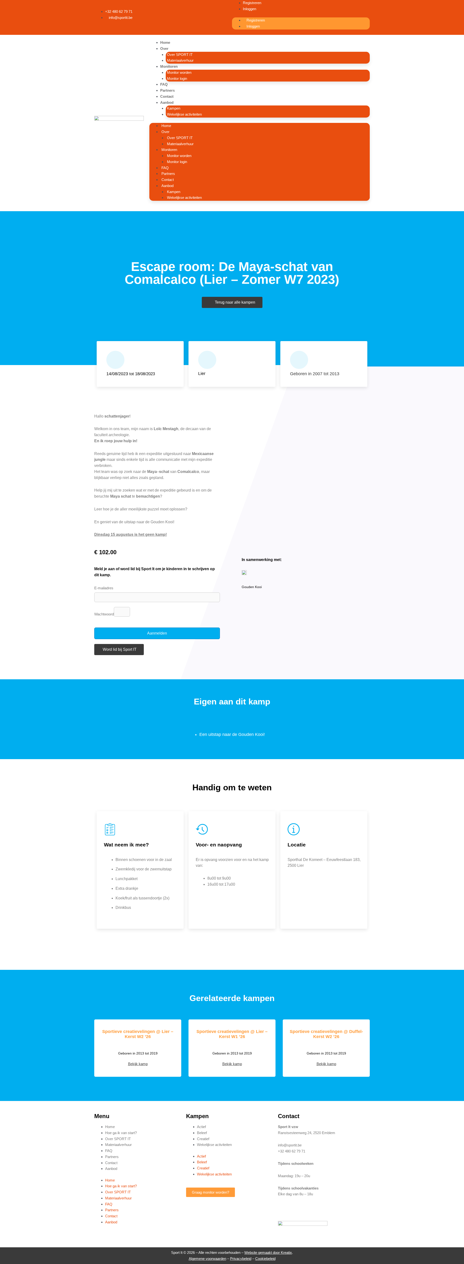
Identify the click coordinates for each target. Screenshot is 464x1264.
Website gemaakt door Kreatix (268, 1252)
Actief (201, 1127)
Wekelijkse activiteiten (184, 114)
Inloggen (249, 9)
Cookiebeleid (265, 1259)
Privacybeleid (240, 1259)
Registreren (252, 3)
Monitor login (177, 78)
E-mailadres (103, 588)
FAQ (164, 84)
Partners (167, 90)
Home (165, 42)
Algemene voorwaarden (207, 1259)
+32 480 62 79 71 (291, 1151)
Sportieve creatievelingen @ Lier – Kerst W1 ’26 (232, 1034)
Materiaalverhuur (180, 60)
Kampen (173, 108)
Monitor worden (179, 72)
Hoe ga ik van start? (121, 1133)
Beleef (202, 1133)
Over (164, 48)
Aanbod (167, 102)
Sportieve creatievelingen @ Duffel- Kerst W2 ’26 (326, 1034)
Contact (167, 96)
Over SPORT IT (180, 54)
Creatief (203, 1139)
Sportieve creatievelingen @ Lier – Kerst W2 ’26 (137, 1034)
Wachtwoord (104, 614)
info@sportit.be (290, 1145)
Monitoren (169, 66)
